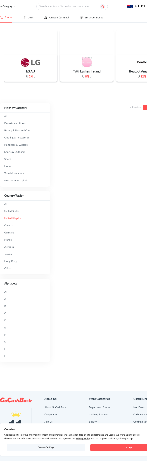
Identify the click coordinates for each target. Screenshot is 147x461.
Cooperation (51, 414)
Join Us (48, 422)
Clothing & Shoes (98, 414)
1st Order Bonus (94, 17)
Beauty (93, 422)
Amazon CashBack (59, 17)
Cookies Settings (46, 447)
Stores (8, 17)
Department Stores (99, 407)
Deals (30, 17)
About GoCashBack (55, 407)
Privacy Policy (83, 438)
